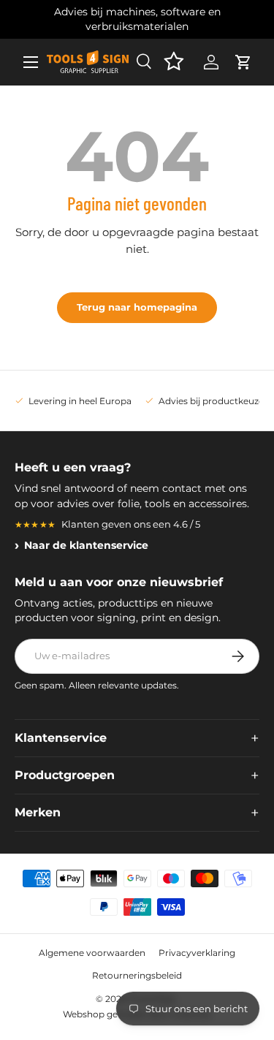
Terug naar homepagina (137, 307)
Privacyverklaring (197, 952)
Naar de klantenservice (86, 545)
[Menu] (31, 62)
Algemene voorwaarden (92, 952)
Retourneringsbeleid (137, 975)
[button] (243, 62)
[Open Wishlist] (173, 62)
